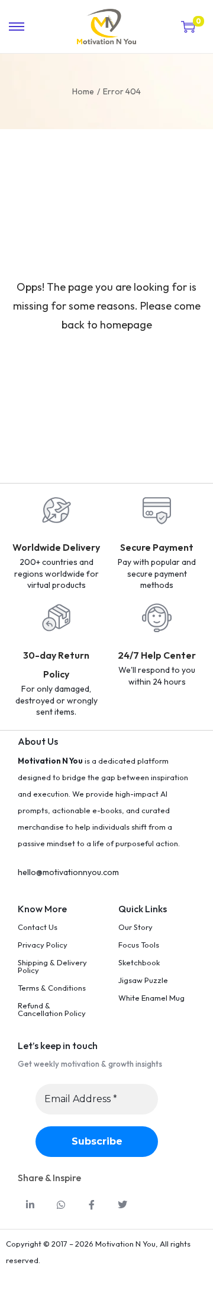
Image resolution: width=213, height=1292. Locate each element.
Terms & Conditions (52, 987)
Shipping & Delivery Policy (52, 966)
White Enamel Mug (151, 997)
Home (83, 91)
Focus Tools (138, 944)
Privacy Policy (42, 944)
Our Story (135, 927)
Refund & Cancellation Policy (52, 1009)
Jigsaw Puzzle (143, 980)
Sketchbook (139, 962)
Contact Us (37, 927)
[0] (188, 26)
